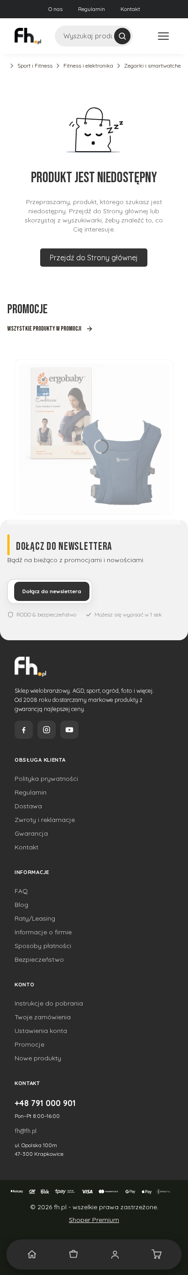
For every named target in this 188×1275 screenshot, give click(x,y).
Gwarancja (31, 833)
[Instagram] (46, 730)
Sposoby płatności (43, 946)
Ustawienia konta (41, 1031)
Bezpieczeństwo (39, 959)
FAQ (21, 891)
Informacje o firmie (43, 932)
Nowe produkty (38, 1058)
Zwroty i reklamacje (45, 820)
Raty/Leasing (35, 918)
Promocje (29, 1044)
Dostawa (28, 806)
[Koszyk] (156, 1254)
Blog (21, 905)
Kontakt (130, 8)
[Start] (31, 1254)
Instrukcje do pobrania (49, 1003)
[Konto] (115, 1254)
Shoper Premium (94, 1220)
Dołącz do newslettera (51, 591)
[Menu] (163, 36)
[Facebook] (24, 730)
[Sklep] (73, 1254)
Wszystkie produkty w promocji (44, 328)
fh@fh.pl (26, 1130)
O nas (55, 8)
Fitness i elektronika (88, 65)
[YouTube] (69, 730)
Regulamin (91, 8)
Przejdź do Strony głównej (94, 257)
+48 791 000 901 (45, 1103)
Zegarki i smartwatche (152, 65)
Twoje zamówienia (43, 1017)
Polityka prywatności (46, 778)
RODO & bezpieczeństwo (46, 614)
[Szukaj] (122, 36)
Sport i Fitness (34, 65)
